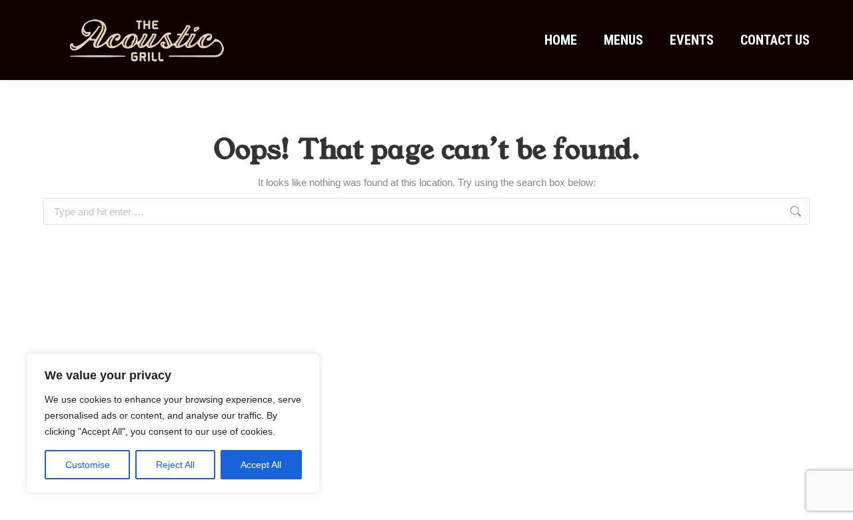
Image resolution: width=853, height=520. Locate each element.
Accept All (261, 464)
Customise (87, 464)
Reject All (175, 464)
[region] (173, 423)
